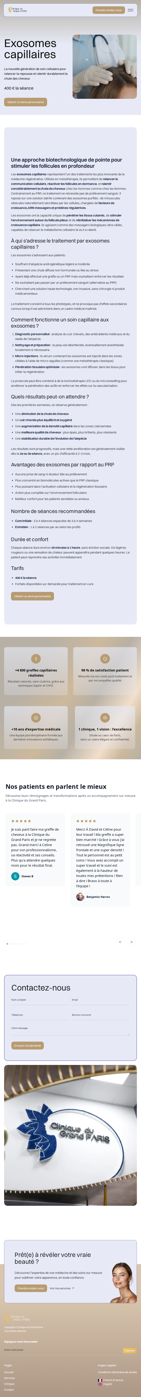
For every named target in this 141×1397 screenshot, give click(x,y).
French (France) (113, 1380)
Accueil (9, 1372)
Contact (9, 1389)
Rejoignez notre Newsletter (21, 1341)
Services (9, 1378)
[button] (130, 10)
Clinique (9, 1384)
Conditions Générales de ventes (117, 1372)
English (107, 1384)
